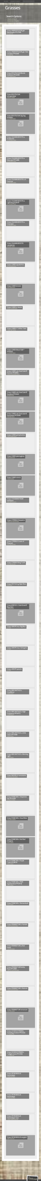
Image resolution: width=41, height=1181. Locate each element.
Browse (6, 1)
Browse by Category (13, 21)
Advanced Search (15, 1)
